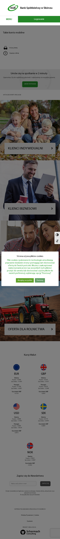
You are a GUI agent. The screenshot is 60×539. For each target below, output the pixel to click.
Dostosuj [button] (40, 280)
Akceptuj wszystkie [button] (25, 280)
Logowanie (39, 19)
